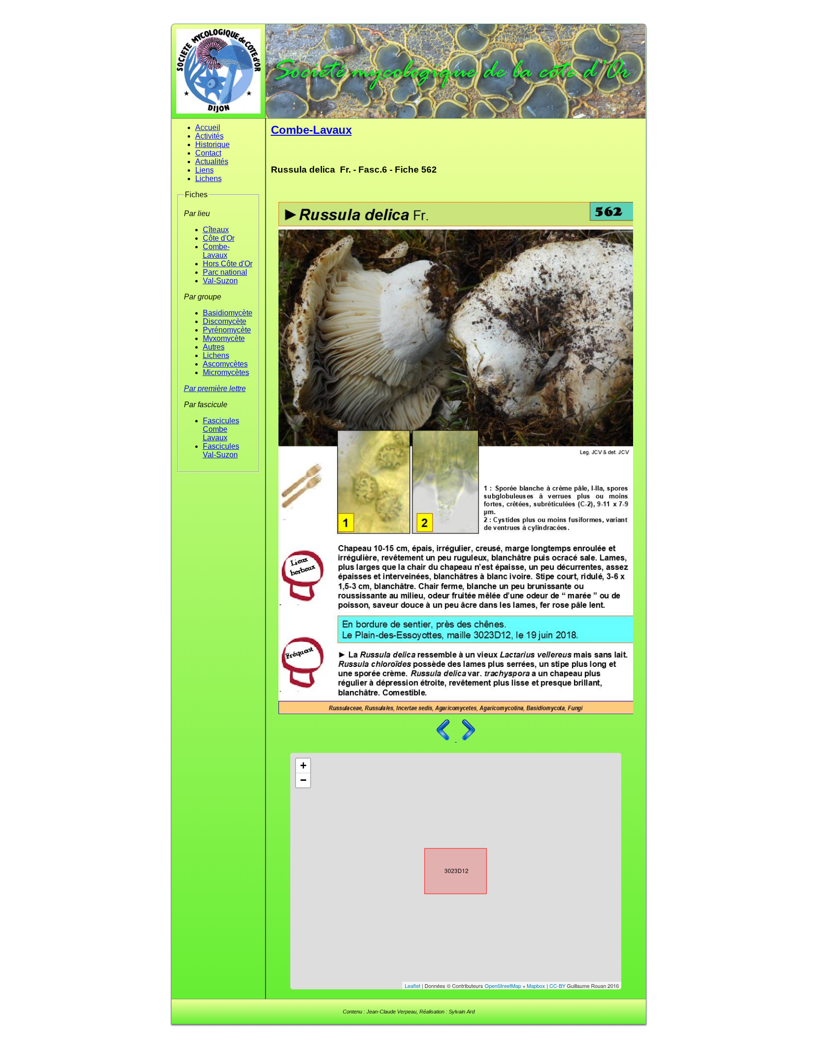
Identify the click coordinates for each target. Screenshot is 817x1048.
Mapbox (536, 985)
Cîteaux (216, 230)
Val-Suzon (220, 281)
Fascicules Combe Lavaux (221, 429)
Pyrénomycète (227, 330)
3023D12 (447, 869)
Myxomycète (224, 338)
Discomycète (224, 321)
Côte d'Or (219, 238)
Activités (209, 136)
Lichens (208, 179)
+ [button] (303, 765)
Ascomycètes (225, 364)
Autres (214, 347)
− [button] (303, 780)
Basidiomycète (227, 313)
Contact (208, 153)
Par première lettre (215, 388)
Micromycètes (226, 372)
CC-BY (557, 985)
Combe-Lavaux (216, 251)
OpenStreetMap (503, 985)
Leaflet (412, 985)
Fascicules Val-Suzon (221, 450)
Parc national (225, 272)
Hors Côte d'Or (227, 264)
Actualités (211, 161)
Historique (212, 144)
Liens (204, 170)
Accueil (207, 127)
